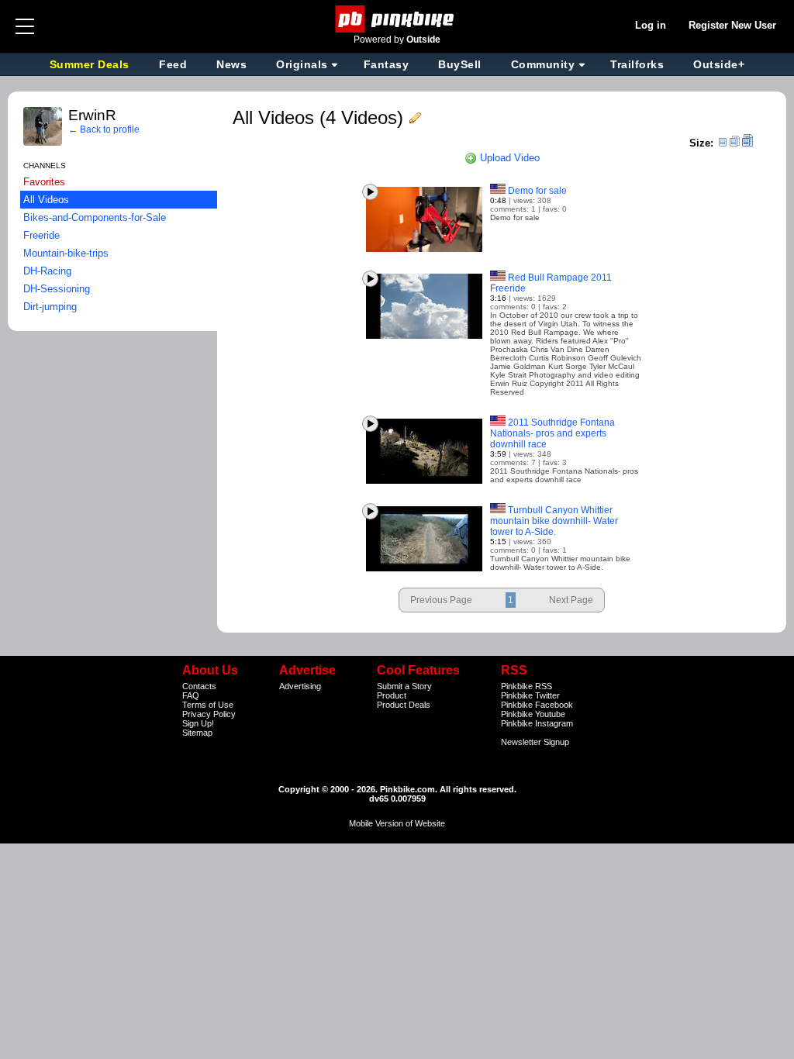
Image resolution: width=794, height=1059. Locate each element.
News (231, 64)
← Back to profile (104, 129)
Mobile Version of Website (397, 823)
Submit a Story (404, 686)
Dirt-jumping (50, 306)
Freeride (41, 235)
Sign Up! (198, 723)
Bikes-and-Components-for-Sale (94, 217)
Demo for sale (537, 190)
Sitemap (197, 732)
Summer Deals (91, 64)
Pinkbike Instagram (537, 723)
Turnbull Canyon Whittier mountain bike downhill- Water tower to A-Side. (554, 521)
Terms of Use (207, 704)
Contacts (199, 686)
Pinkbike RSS (526, 686)
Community (543, 64)
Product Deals (403, 704)
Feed (173, 64)
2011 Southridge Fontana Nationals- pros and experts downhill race (552, 433)
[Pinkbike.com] (397, 19)
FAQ (190, 695)
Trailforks (637, 64)
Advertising (300, 686)
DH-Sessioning (56, 289)
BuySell (460, 64)
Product (391, 695)
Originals (302, 64)
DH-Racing (47, 271)
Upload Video (508, 158)
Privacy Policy (209, 714)
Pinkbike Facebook (537, 704)
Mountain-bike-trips (66, 253)
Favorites (44, 182)
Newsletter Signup (535, 742)
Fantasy (386, 64)
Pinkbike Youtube (533, 714)
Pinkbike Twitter (530, 695)
